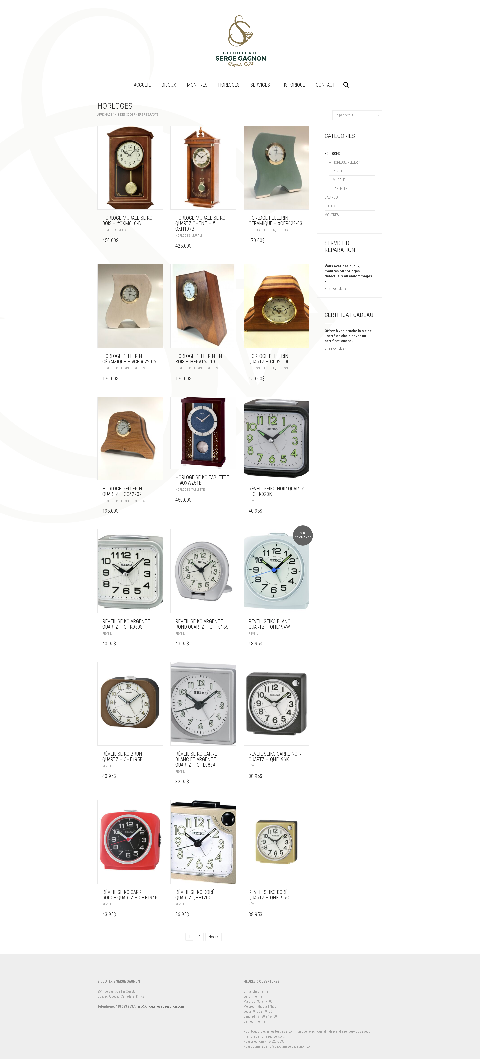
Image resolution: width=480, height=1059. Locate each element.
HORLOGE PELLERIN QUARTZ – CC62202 (122, 491)
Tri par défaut (344, 115)
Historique (293, 85)
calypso (331, 197)
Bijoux (169, 85)
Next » (213, 937)
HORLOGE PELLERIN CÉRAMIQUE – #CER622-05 (129, 359)
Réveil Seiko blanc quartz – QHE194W (269, 624)
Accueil (142, 85)
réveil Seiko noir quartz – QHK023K (276, 491)
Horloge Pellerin (262, 230)
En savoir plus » (336, 289)
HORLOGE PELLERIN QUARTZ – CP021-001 (270, 359)
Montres (197, 85)
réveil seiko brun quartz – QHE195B (122, 756)
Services (260, 85)
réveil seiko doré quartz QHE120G (195, 895)
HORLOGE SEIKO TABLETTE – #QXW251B (202, 480)
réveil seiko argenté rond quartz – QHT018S (202, 624)
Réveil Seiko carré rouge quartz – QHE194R (130, 895)
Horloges (229, 85)
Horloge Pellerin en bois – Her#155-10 (199, 359)
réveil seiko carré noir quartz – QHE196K (275, 756)
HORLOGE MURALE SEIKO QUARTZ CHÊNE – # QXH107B (201, 223)
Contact (325, 85)
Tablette (198, 489)
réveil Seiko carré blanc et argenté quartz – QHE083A (196, 759)
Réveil (253, 501)
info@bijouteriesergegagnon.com (161, 1006)
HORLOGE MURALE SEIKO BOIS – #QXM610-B (127, 220)
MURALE (124, 230)
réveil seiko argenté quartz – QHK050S (126, 624)
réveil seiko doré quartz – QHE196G (269, 895)
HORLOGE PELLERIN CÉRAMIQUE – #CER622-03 (275, 220)
